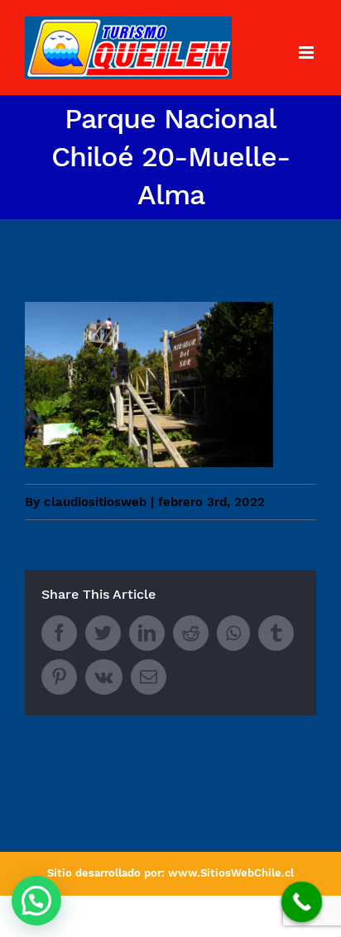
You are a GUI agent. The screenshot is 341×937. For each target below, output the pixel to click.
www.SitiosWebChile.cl (231, 873)
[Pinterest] (59, 677)
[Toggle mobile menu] (307, 52)
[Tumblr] (276, 633)
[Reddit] (191, 633)
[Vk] (103, 677)
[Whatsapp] (233, 633)
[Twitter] (103, 633)
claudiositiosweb (95, 502)
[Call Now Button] (302, 902)
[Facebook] (59, 633)
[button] (36, 900)
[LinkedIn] (147, 633)
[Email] (148, 677)
